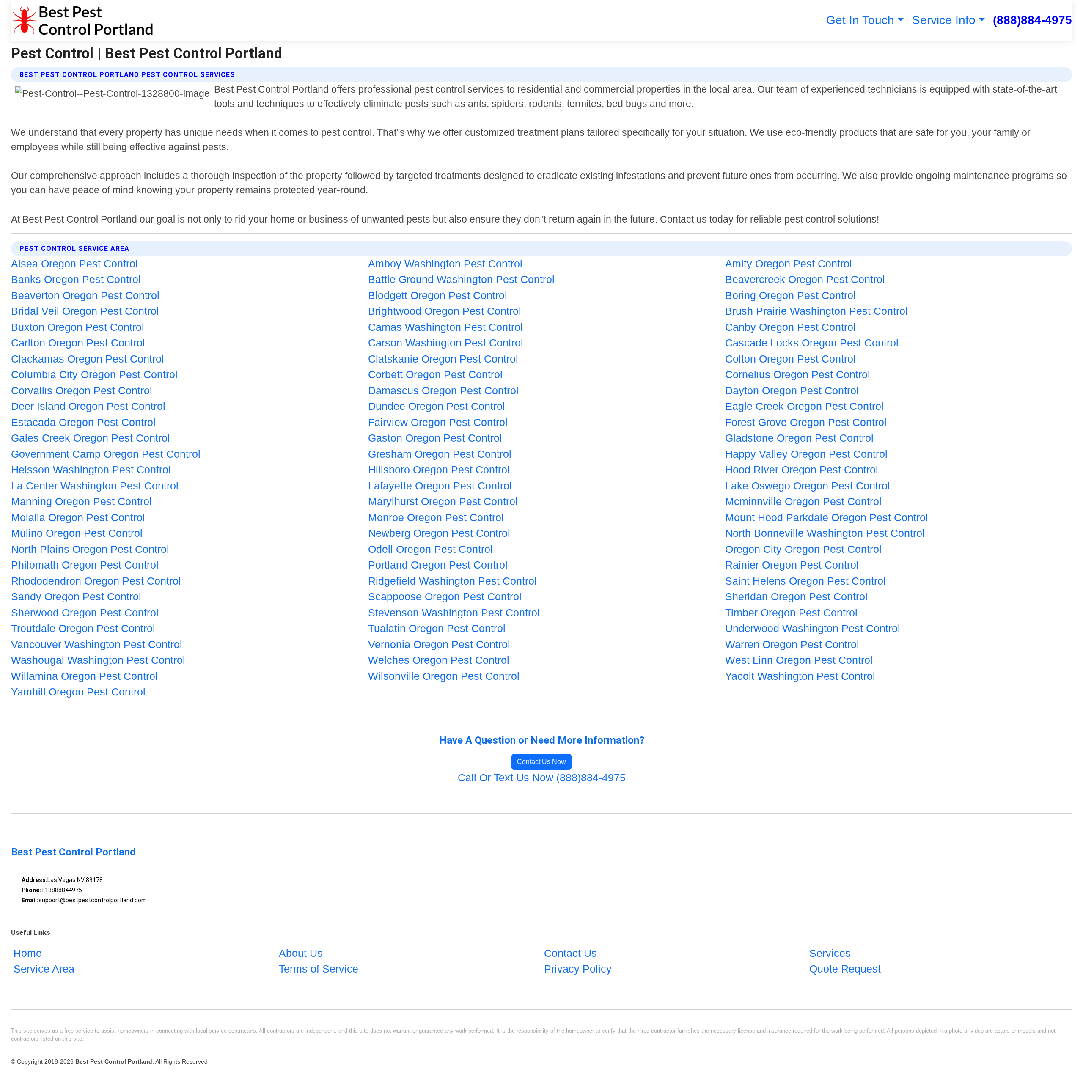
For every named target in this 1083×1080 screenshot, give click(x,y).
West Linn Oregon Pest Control (799, 660)
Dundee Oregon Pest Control (436, 406)
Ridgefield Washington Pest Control (452, 581)
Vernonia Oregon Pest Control (439, 644)
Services (830, 953)
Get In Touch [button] (860, 20)
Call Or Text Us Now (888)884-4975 (542, 777)
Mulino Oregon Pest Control (77, 533)
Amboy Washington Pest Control (445, 263)
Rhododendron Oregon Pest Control (96, 581)
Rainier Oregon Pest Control (792, 565)
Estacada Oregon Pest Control (83, 422)
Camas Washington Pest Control (445, 327)
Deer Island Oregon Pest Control (88, 406)
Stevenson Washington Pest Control (454, 612)
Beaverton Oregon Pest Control (85, 295)
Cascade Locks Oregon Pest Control (812, 343)
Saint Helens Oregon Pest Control (805, 581)
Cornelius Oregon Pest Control (797, 374)
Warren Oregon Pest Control (792, 644)
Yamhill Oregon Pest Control (78, 692)
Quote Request (845, 969)
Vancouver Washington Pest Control (96, 644)
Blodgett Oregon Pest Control (437, 295)
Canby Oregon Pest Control (790, 327)
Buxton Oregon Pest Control (77, 327)
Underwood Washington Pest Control (812, 628)
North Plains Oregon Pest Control (90, 549)
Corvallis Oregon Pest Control (81, 390)
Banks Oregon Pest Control (76, 279)
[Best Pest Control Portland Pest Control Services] (82, 20)
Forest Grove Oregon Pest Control (806, 422)
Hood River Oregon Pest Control (801, 469)
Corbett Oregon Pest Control (435, 374)
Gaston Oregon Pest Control (435, 438)
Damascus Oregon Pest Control (443, 390)
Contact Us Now (541, 761)
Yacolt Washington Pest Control (800, 676)
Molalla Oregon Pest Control (78, 517)
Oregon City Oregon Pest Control (803, 549)
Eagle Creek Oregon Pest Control (804, 406)
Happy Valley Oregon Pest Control (806, 454)
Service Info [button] (944, 20)
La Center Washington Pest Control (95, 486)
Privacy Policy (578, 969)
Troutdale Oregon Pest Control (83, 628)
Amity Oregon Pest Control (788, 263)
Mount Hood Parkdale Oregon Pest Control (826, 517)
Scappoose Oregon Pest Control (445, 596)
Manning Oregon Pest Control (81, 501)
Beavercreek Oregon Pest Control (805, 279)
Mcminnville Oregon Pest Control (803, 501)
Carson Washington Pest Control (445, 343)
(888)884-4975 (1032, 20)
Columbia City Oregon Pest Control (94, 374)
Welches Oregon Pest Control (438, 660)
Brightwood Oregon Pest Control (444, 311)
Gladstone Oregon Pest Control (799, 438)
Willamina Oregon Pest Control (84, 676)
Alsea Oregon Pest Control (74, 263)
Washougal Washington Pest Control (98, 660)
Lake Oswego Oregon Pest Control (807, 486)
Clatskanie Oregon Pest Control (443, 359)
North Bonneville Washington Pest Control (825, 533)
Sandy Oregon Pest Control (76, 596)
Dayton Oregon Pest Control (792, 390)
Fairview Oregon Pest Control (438, 422)
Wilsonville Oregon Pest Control (444, 676)
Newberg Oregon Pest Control (439, 533)
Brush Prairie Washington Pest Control (816, 311)
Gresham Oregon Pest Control (439, 454)
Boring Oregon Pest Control (790, 295)
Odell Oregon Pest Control (430, 549)
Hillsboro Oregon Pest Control (439, 469)
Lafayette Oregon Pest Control (440, 486)
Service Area (44, 969)
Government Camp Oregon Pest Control (106, 454)
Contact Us (570, 953)
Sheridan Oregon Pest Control (796, 596)
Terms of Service (318, 969)
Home (28, 953)
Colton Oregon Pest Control (790, 359)
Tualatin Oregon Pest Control (437, 628)
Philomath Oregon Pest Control (85, 565)
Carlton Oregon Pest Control (78, 343)
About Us (301, 953)
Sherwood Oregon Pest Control (85, 612)
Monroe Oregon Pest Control (436, 517)
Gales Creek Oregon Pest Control (90, 438)
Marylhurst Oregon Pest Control (443, 501)
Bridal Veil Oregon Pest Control (85, 311)
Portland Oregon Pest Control (438, 565)
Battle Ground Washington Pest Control (461, 279)
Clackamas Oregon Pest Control (87, 359)
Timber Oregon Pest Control (791, 612)
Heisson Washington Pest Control (91, 469)
